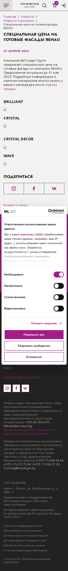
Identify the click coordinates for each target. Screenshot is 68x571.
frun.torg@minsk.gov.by (20, 468)
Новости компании (19, 21)
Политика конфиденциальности (23, 525)
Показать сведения (44, 323)
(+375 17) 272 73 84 (17, 464)
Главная (10, 17)
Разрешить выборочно (34, 345)
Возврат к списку (16, 205)
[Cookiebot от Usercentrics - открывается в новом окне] (48, 211)
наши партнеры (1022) (27, 234)
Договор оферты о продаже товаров (26, 535)
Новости (27, 17)
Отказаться (34, 356)
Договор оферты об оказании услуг (25, 540)
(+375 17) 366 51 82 (46, 464)
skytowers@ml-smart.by (22, 377)
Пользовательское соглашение (23, 530)
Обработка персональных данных (24, 545)
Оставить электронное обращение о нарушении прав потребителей (29, 431)
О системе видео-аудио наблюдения (25, 550)
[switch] (58, 286)
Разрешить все (34, 334)
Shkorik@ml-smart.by (18, 426)
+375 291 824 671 (37, 422)
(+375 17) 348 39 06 (50, 460)
